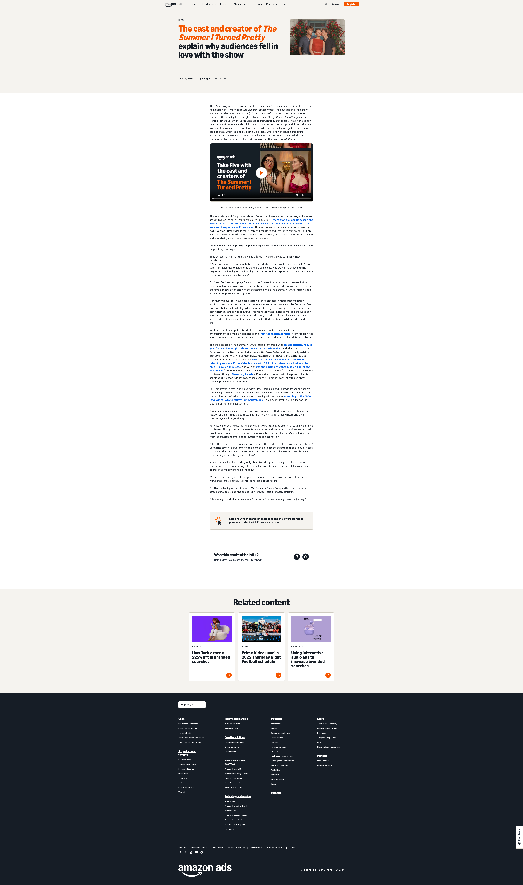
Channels (276, 792)
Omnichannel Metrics (234, 783)
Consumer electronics (280, 733)
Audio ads (182, 783)
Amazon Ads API (232, 810)
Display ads (183, 773)
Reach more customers (188, 728)
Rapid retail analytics (233, 787)
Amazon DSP (230, 801)
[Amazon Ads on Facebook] (201, 852)
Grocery (274, 751)
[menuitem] (192, 774)
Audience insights (232, 723)
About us (182, 847)
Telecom (275, 774)
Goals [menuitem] (181, 718)
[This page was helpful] (305, 557)
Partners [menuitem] (322, 755)
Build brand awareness (188, 723)
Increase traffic (184, 733)
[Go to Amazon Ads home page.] (205, 870)
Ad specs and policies (326, 737)
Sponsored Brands (186, 769)
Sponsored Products (187, 764)
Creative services (232, 747)
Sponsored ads (184, 759)
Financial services (278, 747)
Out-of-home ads (186, 787)
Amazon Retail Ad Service (236, 820)
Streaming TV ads (242, 374)
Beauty (274, 728)
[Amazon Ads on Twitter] (185, 852)
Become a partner (325, 765)
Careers (292, 847)
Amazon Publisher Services (236, 815)
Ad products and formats (187, 753)
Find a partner (323, 761)
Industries (276, 718)
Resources (321, 733)
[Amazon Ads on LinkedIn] (180, 852)
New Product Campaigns (235, 824)
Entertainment (277, 737)
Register (352, 4)
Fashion (274, 742)
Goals (194, 4)
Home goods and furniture (282, 761)
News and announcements (328, 747)
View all (181, 792)
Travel (273, 784)
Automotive (276, 723)
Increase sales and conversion (191, 737)
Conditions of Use (199, 847)
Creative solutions (235, 737)
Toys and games (278, 779)
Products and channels (215, 4)
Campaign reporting (233, 778)
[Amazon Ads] (170, 4)
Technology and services (238, 796)
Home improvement (280, 765)
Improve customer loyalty (189, 742)
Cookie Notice (256, 847)
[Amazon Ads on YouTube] (196, 852)
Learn (284, 4)
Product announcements (328, 728)
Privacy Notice (217, 847)
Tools (258, 4)
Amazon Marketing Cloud (236, 806)
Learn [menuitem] (320, 718)
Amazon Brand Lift (233, 769)
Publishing (275, 770)
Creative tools (231, 751)
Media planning (231, 728)
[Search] (326, 4)
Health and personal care (282, 756)
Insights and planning (236, 718)
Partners (271, 4)
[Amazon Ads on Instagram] (191, 852)
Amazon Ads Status (275, 847)
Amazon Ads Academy (327, 723)
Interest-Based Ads (236, 847)
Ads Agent (229, 829)
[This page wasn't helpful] (297, 557)
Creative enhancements (235, 742)
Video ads (182, 778)
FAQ (319, 742)
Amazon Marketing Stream (236, 773)
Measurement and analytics (235, 762)
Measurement (242, 4)
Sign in (336, 3)
